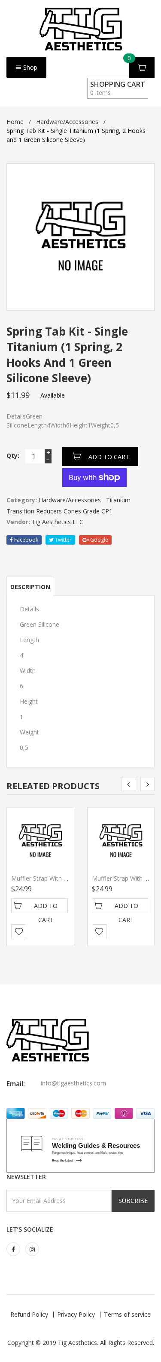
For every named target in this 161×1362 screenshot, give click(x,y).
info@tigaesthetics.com (73, 1083)
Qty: (12, 455)
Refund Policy (29, 1314)
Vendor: (18, 522)
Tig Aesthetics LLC (57, 522)
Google (98, 539)
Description (30, 587)
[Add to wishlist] (18, 931)
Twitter (63, 539)
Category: (21, 500)
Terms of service (127, 1314)
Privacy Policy (76, 1314)
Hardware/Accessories (67, 122)
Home (15, 122)
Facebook (25, 539)
